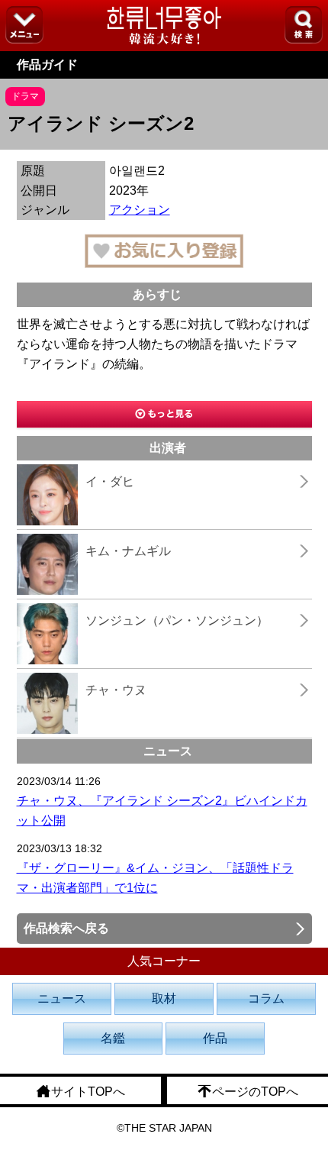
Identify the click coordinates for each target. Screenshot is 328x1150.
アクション (139, 209)
